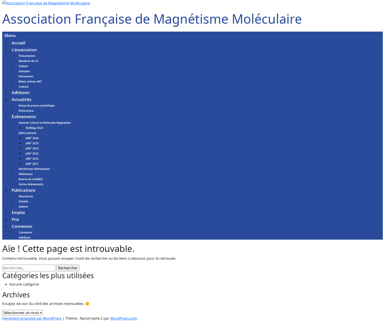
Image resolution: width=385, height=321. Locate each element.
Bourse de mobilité (31, 179)
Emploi (18, 212)
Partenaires (26, 76)
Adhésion (21, 92)
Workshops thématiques (34, 169)
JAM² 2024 (32, 148)
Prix (15, 219)
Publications (23, 190)
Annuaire (24, 71)
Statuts (23, 66)
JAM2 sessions (28, 133)
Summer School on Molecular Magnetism (45, 123)
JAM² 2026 (32, 138)
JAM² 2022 (32, 158)
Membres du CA (28, 61)
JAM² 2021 (32, 164)
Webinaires (26, 174)
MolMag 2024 (34, 128)
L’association (24, 49)
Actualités (21, 99)
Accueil (18, 42)
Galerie (23, 206)
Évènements (24, 116)
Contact (24, 86)
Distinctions (26, 111)
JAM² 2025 (32, 143)
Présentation (27, 56)
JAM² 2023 (32, 153)
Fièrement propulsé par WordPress (32, 318)
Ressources (26, 196)
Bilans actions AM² (30, 81)
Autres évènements (31, 184)
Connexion (22, 226)
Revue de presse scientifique (37, 105)
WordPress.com (123, 318)
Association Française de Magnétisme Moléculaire (152, 18)
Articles (23, 201)
